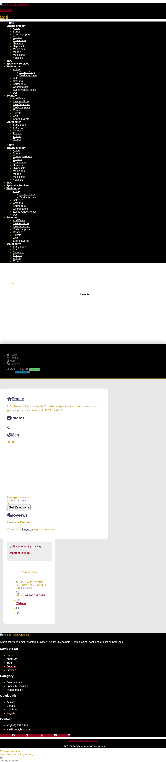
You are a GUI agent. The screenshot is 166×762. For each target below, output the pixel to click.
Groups (17, 139)
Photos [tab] (14, 358)
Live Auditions (21, 101)
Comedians (19, 40)
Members (18, 130)
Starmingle (13, 121)
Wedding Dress (28, 75)
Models (17, 52)
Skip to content (8, 1)
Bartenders (19, 84)
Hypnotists (19, 46)
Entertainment (15, 25)
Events (10, 95)
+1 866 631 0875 (35, 595)
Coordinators (20, 87)
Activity (17, 136)
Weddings (12, 66)
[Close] (1, 757)
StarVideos (19, 124)
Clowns (17, 37)
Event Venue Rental (24, 89)
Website (21, 603)
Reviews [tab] (15, 363)
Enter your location (18, 497)
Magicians (19, 49)
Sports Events (21, 119)
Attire (16, 69)
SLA (9, 60)
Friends (17, 133)
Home (10, 23)
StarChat (18, 127)
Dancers (18, 43)
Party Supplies (21, 107)
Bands (16, 31)
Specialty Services (17, 63)
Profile (18, 399)
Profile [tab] (13, 355)
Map (15, 435)
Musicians (19, 55)
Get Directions (19, 507)
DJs (15, 92)
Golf (15, 116)
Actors (16, 28)
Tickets (17, 113)
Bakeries (18, 78)
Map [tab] (12, 360)
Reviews (20, 515)
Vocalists (18, 57)
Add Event (19, 98)
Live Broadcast (21, 104)
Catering (18, 81)
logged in (27, 529)
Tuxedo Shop (27, 72)
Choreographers (22, 34)
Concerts (18, 110)
